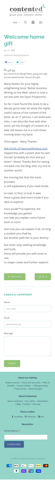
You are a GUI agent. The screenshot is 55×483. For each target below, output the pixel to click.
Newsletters (43, 401)
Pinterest (32, 416)
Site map (36, 404)
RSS (42, 416)
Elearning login (35, 388)
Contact (26, 404)
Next (42, 277)
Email (6, 317)
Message (8, 333)
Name (7, 302)
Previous (15, 277)
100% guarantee (40, 385)
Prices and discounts (31, 382)
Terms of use (20, 388)
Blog (19, 404)
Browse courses (12, 382)
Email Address (12, 431)
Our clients (30, 401)
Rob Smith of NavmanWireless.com (26, 148)
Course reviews (24, 385)
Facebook (18, 416)
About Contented (15, 401)
